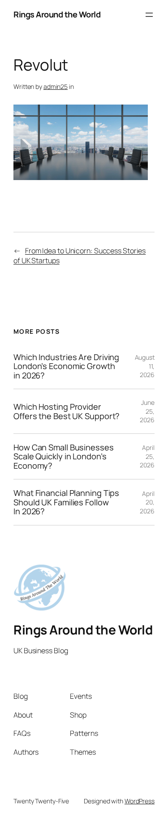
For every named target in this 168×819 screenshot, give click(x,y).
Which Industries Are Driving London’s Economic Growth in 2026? (66, 366)
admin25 (55, 86)
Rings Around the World (56, 14)
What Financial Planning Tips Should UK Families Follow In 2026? (66, 502)
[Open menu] (149, 14)
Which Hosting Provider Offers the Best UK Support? (66, 411)
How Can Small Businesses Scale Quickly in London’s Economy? (63, 456)
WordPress (140, 801)
